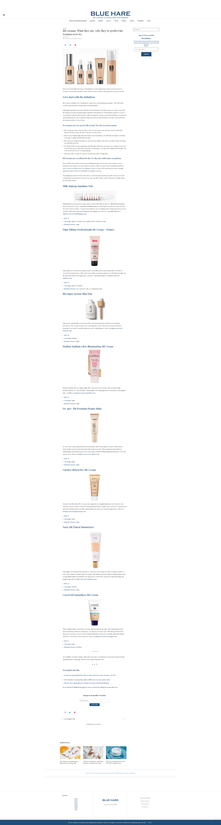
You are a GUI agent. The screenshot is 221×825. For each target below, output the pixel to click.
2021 (75, 803)
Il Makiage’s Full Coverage (92, 168)
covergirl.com (112, 636)
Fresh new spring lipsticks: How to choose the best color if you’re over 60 (89, 675)
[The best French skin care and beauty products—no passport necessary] (93, 752)
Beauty (108, 21)
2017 (76, 808)
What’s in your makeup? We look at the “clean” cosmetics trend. (115, 762)
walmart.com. (67, 278)
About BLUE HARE (145, 798)
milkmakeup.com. (81, 214)
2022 (76, 801)
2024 (76, 798)
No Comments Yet (69, 719)
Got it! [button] (150, 822)
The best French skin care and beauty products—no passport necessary (93, 762)
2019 (76, 805)
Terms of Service (145, 801)
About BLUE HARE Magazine (78, 21)
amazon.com (112, 276)
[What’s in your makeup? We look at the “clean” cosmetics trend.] (116, 752)
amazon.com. (67, 331)
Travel (124, 21)
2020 (76, 804)
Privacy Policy (145, 804)
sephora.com (67, 214)
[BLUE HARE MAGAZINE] (16, 15)
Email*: (146, 46)
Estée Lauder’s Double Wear (72, 168)
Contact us (145, 807)
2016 (75, 809)
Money (100, 21)
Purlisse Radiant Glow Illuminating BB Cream (88, 346)
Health (92, 21)
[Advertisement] (110, 7)
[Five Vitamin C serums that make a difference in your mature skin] (70, 752)
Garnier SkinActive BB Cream (79, 469)
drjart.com (95, 454)
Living (132, 21)
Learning (140, 21)
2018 (75, 807)
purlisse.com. (91, 393)
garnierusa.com (80, 511)
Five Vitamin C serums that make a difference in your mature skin (69, 762)
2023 (76, 800)
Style (116, 21)
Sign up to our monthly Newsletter (94, 695)
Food (148, 21)
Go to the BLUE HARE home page (74, 687)
